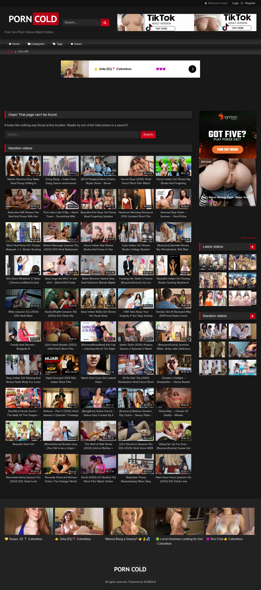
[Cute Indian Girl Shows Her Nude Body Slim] (213, 367)
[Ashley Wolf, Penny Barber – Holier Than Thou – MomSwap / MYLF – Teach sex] (213, 331)
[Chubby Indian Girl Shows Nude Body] (213, 298)
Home (16, 43)
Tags (59, 43)
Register (250, 3)
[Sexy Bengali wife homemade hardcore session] (242, 349)
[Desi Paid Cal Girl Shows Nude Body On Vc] (213, 262)
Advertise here (248, 238)
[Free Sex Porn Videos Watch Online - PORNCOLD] (33, 19)
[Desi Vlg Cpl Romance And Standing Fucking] (242, 280)
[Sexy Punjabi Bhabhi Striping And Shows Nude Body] (213, 280)
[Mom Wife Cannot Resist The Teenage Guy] (213, 349)
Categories (38, 43)
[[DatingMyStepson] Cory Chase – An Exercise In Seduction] (242, 367)
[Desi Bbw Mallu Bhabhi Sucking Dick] (242, 262)
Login (235, 3)
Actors (78, 43)
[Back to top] (249, 578)
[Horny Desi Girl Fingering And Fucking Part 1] (242, 298)
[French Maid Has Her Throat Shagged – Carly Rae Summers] (242, 331)
